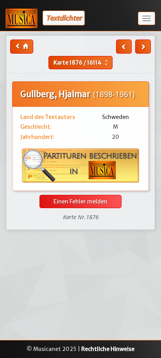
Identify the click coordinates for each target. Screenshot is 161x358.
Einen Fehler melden (80, 201)
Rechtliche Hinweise (107, 349)
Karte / (82, 62)
